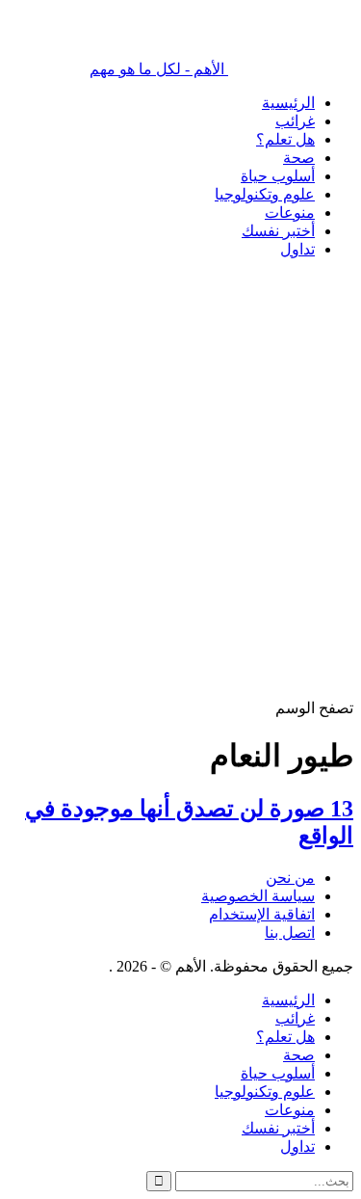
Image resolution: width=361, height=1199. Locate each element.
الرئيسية (288, 102)
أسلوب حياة (278, 176)
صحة (299, 157)
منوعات (290, 212)
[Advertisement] (180, 517)
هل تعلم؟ (285, 139)
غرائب (295, 121)
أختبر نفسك (278, 231)
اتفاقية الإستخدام (262, 914)
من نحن (290, 877)
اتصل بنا (290, 932)
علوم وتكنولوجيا (265, 194)
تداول (297, 249)
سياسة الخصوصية (258, 896)
